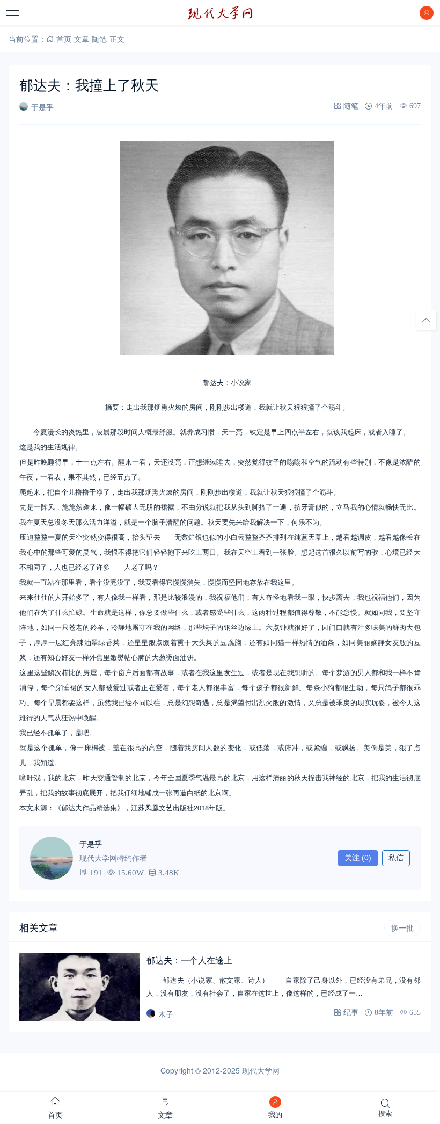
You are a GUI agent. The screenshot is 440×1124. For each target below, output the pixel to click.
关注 (357, 857)
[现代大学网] (220, 12)
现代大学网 (261, 1070)
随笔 (99, 38)
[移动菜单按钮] (13, 13)
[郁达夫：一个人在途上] (79, 986)
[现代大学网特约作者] (51, 858)
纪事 (350, 1012)
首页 (63, 38)
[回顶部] (426, 319)
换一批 (402, 928)
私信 (396, 857)
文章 (81, 38)
